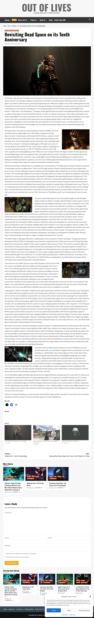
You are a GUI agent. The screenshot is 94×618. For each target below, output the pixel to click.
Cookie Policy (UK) (59, 20)
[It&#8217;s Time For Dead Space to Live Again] (18, 432)
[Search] (90, 19)
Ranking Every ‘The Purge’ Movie (35, 484)
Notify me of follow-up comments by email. (21, 553)
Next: (69, 455)
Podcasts (33, 20)
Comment (8, 513)
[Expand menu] (10, 20)
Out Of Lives (46, 7)
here (50, 350)
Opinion (16, 30)
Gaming (10, 20)
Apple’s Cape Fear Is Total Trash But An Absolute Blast (64, 589)
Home (5, 609)
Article (6, 30)
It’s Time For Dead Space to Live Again (16, 441)
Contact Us (19, 609)
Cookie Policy (64, 614)
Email (50, 538)
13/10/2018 (17, 44)
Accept (54, 610)
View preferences (84, 610)
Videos (51, 20)
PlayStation (84, 582)
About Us (42, 20)
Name (7, 538)
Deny (69, 610)
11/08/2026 (60, 487)
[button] (90, 596)
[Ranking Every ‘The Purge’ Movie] (35, 474)
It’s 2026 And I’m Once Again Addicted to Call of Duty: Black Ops (82, 589)
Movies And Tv (22, 20)
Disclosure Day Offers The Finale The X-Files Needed (57, 484)
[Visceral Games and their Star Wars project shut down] (46, 432)
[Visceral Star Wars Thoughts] (75, 432)
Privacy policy (72, 614)
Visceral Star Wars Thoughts (70, 441)
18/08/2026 (38, 487)
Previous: (16, 455)
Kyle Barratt (9, 44)
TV (15, 476)
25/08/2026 (15, 492)
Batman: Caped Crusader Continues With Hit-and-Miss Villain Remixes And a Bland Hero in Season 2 (13, 486)
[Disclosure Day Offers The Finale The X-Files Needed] (58, 474)
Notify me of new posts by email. (18, 557)
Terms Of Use (39, 609)
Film (33, 476)
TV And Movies (8, 478)
